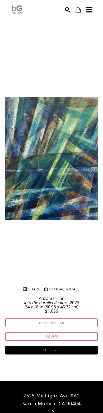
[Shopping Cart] (78, 10)
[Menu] (89, 9)
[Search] (67, 9)
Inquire (51, 336)
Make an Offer (51, 323)
